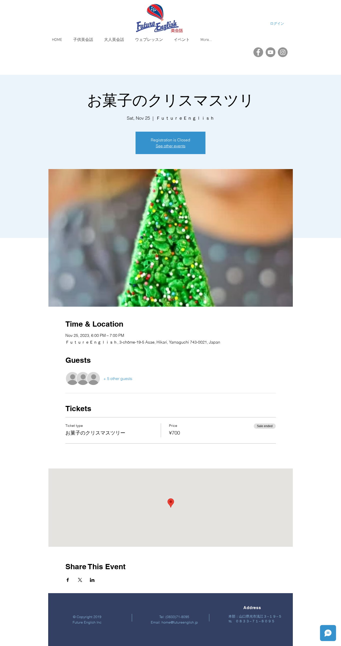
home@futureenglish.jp (180, 622)
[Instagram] (283, 52)
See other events (170, 145)
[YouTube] (270, 52)
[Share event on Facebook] (67, 580)
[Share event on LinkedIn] (92, 580)
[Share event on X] (80, 580)
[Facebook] (258, 52)
